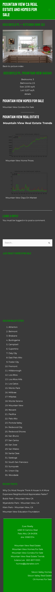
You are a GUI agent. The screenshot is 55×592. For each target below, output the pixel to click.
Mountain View (16, 405)
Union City (14, 471)
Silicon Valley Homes (42, 572)
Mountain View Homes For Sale (23, 101)
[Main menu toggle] (49, 10)
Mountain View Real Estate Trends (27, 123)
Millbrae (12, 392)
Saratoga (13, 458)
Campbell (13, 344)
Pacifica (12, 414)
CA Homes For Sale (42, 579)
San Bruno (14, 436)
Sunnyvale (14, 466)
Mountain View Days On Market (21, 198)
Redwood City (15, 427)
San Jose (13, 445)
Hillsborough (15, 370)
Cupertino (13, 349)
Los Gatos (13, 384)
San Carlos (14, 440)
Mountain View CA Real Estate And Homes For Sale (20, 10)
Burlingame (14, 340)
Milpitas (12, 397)
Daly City (13, 353)
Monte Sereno (16, 401)
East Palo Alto (15, 357)
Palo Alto (13, 418)
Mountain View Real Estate (21, 117)
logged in (20, 220)
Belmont (13, 331)
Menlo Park (14, 388)
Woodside (13, 475)
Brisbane (13, 336)
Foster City (14, 362)
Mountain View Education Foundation (21, 512)
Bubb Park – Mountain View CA (18, 498)
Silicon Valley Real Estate (40, 575)
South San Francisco (18, 462)
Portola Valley (15, 423)
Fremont (13, 366)
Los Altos (13, 375)
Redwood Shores (17, 431)
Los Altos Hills (15, 379)
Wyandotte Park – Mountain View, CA (21, 503)
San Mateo (14, 449)
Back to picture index (13, 66)
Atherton (13, 327)
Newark (12, 410)
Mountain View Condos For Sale (18, 107)
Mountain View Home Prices (20, 160)
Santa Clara (14, 453)
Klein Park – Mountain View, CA (18, 507)
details (27, 94)
